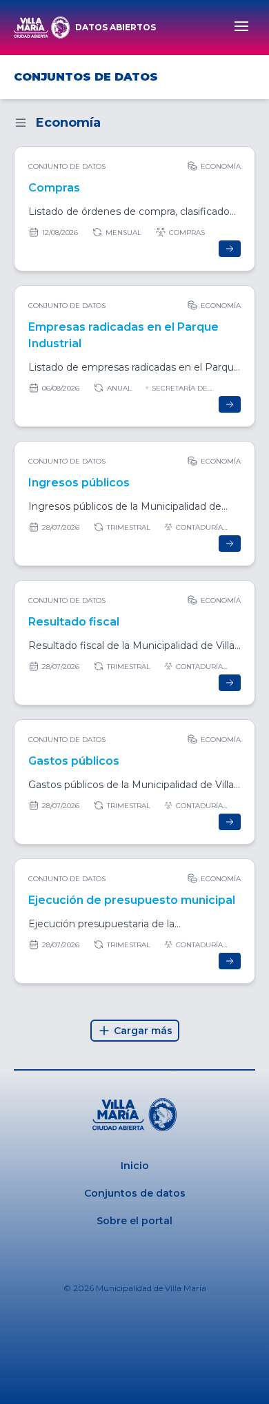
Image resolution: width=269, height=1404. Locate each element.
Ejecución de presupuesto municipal (131, 900)
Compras (54, 187)
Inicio (135, 1165)
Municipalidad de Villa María (151, 1288)
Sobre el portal (134, 1221)
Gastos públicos (73, 760)
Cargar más (143, 1030)
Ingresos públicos (79, 482)
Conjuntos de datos (135, 1193)
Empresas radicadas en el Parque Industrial (123, 335)
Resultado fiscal (73, 621)
